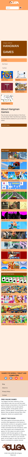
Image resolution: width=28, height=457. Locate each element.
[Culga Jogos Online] (14, 447)
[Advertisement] (14, 25)
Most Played (4, 64)
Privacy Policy (6, 391)
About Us (5, 388)
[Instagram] (21, 378)
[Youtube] (16, 378)
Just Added (4, 60)
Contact (4, 395)
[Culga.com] (14, 2)
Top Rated (4, 68)
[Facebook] (11, 378)
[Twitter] (5, 378)
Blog (3, 384)
